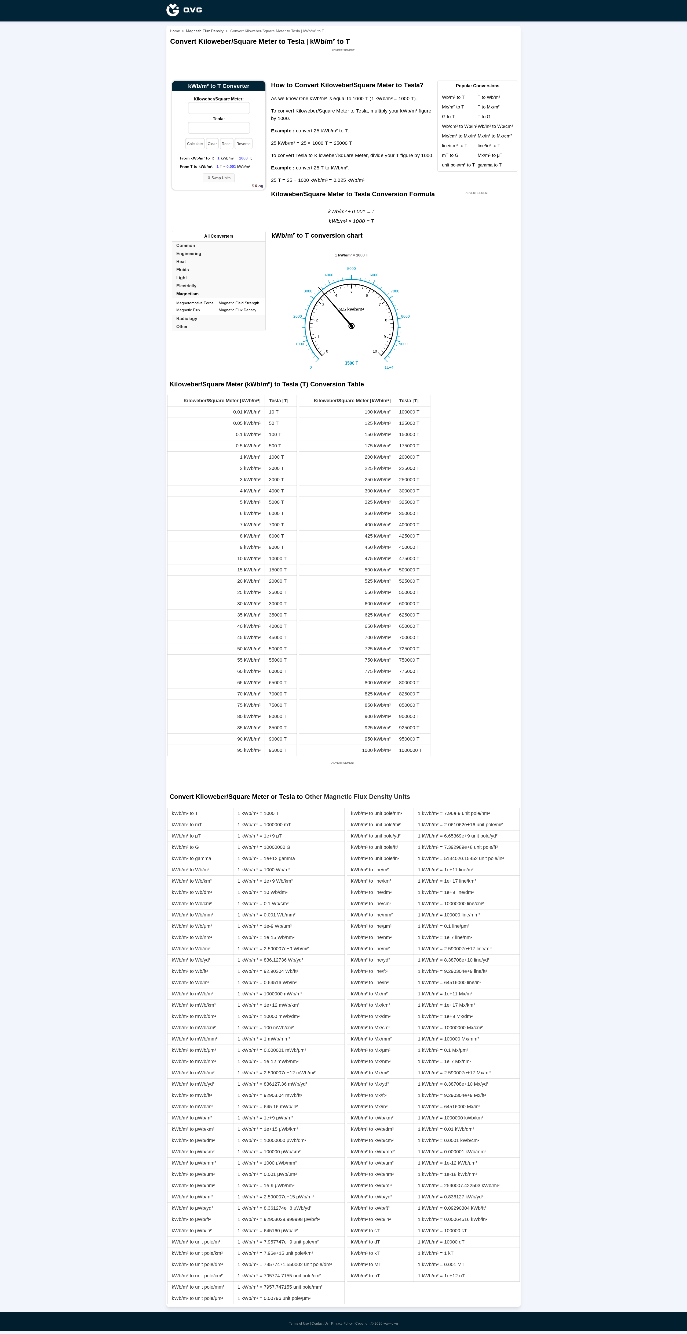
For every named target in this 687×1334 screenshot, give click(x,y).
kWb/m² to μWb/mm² (194, 1163)
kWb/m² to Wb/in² (190, 982)
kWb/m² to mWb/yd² (193, 1084)
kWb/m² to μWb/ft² (191, 1219)
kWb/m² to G (185, 847)
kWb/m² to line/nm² (371, 937)
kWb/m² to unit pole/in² (375, 858)
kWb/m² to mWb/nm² (194, 1061)
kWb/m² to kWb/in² (371, 1219)
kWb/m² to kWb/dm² (372, 1129)
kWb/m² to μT (186, 836)
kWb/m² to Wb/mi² (191, 948)
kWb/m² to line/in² (370, 982)
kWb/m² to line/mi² (370, 948)
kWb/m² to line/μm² (371, 926)
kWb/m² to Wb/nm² (192, 937)
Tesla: (219, 119)
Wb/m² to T (453, 97)
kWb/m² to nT (365, 1275)
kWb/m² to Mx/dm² (370, 1016)
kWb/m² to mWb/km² (194, 1005)
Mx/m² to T (453, 107)
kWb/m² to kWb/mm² (373, 1151)
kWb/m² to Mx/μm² (370, 1050)
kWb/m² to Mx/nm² (370, 1061)
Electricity (186, 286)
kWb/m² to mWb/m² (192, 993)
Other (182, 326)
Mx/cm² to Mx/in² (459, 136)
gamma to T (490, 165)
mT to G (450, 155)
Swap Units (219, 178)
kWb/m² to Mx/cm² (370, 1027)
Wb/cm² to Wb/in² (459, 126)
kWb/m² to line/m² (370, 869)
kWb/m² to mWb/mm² (194, 1039)
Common (185, 245)
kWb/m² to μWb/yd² (192, 1208)
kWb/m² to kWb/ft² (370, 1208)
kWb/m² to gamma (191, 858)
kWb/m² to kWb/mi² (371, 1185)
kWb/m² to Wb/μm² (192, 926)
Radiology (186, 318)
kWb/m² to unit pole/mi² (376, 824)
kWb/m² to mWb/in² (192, 1106)
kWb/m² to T (185, 813)
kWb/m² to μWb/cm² (193, 1151)
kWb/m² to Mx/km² (370, 1005)
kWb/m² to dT (365, 1242)
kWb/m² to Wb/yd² (191, 960)
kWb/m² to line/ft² (369, 971)
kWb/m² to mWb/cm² (194, 1027)
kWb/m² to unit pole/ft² (374, 847)
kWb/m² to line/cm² (371, 903)
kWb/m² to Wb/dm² (192, 892)
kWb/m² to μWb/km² (193, 1129)
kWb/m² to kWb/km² (372, 1118)
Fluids (182, 269)
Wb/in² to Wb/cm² (495, 126)
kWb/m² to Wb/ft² (190, 971)
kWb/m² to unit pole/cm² (197, 1275)
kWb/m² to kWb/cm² (372, 1140)
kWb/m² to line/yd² (370, 960)
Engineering (188, 253)
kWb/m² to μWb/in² (192, 1230)
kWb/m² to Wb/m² (190, 869)
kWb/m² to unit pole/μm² (197, 1298)
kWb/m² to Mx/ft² (368, 1095)
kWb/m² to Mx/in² (369, 1106)
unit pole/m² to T (458, 165)
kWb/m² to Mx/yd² (370, 1084)
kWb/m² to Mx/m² (369, 993)
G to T (448, 116)
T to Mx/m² (489, 107)
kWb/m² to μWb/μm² (193, 1174)
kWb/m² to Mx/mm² (371, 1039)
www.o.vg (390, 1323)
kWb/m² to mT (187, 824)
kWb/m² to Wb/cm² (192, 903)
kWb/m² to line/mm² (372, 915)
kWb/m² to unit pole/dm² (197, 1264)
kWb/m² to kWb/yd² (371, 1196)
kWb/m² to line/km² (371, 881)
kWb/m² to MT (366, 1264)
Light (181, 278)
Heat (181, 261)
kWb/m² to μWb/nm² (193, 1185)
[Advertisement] (343, 65)
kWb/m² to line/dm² (371, 892)
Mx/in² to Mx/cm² (495, 136)
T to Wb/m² (489, 97)
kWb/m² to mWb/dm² (194, 1016)
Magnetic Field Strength (239, 303)
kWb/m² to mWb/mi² (193, 1072)
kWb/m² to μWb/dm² (193, 1140)
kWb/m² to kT (365, 1253)
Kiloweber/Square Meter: (219, 99)
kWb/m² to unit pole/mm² (198, 1287)
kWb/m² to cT (365, 1230)
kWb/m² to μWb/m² (192, 1118)
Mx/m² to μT (490, 155)
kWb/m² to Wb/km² (192, 881)
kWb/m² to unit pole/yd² (376, 836)
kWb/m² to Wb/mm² (192, 915)
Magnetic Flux (188, 310)
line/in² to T (489, 145)
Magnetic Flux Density (237, 310)
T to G (484, 116)
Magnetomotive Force (195, 303)
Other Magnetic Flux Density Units (357, 796)
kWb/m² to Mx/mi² (370, 1072)
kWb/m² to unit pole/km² (197, 1253)
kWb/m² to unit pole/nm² (376, 813)
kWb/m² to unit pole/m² (196, 1242)
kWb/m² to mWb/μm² (194, 1050)
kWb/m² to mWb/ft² (192, 1095)
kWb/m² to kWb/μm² (372, 1163)
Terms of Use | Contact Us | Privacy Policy (321, 1323)
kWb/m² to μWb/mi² (192, 1196)
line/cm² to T (454, 145)
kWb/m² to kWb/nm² (372, 1174)
